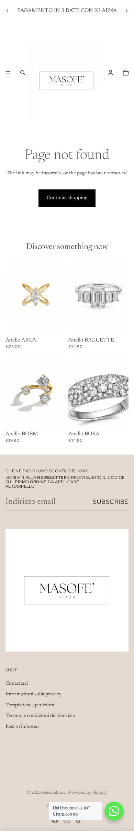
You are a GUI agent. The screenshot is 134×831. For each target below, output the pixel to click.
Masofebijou (54, 793)
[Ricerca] (22, 72)
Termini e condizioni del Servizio (40, 716)
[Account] (110, 72)
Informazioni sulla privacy (33, 694)
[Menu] (8, 72)
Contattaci (16, 683)
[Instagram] (67, 820)
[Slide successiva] (126, 10)
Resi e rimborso (22, 726)
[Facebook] (55, 820)
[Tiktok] (79, 820)
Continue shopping (67, 198)
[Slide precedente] (7, 10)
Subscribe (111, 502)
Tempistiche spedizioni (29, 705)
